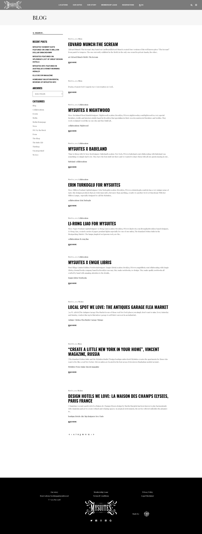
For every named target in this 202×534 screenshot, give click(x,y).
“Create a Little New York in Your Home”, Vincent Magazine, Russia (113, 351)
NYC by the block (39, 130)
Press (78, 367)
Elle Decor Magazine (43, 75)
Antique (71, 320)
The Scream (93, 57)
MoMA (85, 57)
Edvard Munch (77, 57)
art (69, 57)
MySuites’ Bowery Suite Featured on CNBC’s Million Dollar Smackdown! (46, 50)
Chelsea (78, 320)
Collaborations (83, 105)
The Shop (36, 138)
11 (85, 434)
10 (83, 434)
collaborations (73, 125)
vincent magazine (92, 367)
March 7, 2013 (72, 391)
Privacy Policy (147, 492)
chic (82, 416)
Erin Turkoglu (85, 200)
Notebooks (82, 278)
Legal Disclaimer (147, 496)
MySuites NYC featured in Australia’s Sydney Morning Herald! (46, 68)
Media (35, 118)
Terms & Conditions (101, 496)
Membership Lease (101, 492)
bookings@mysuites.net (60, 496)
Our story (54, 492)
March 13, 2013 (73, 39)
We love (81, 302)
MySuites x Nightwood (89, 110)
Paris (101, 416)
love (97, 416)
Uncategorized (38, 151)
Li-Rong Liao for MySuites (92, 223)
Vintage (100, 320)
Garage (94, 320)
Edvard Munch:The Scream (93, 44)
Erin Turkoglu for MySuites (94, 185)
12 (88, 434)
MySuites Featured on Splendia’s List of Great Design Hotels (48, 59)
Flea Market (85, 320)
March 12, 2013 (73, 81)
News (80, 39)
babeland (71, 161)
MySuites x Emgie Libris (89, 262)
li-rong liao (84, 239)
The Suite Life (38, 142)
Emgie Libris (73, 278)
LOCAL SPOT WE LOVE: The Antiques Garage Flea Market (118, 307)
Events (35, 114)
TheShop (36, 147)
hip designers (90, 416)
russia (82, 367)
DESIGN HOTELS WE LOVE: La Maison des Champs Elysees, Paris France (118, 398)
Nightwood (84, 125)
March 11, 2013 (73, 302)
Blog (34, 106)
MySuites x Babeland (87, 149)
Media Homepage (39, 122)
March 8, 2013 (72, 344)
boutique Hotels (74, 416)
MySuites (71, 367)
